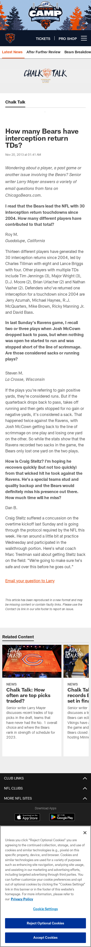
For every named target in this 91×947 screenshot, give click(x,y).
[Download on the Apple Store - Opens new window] (27, 817)
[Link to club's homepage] (10, 36)
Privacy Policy (22, 899)
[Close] (84, 832)
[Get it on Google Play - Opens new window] (62, 819)
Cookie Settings (45, 909)
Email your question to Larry (30, 580)
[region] (45, 886)
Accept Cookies (45, 937)
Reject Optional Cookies (45, 923)
